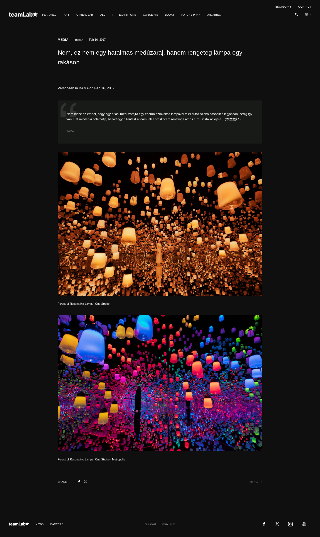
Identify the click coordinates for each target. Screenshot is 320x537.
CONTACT (304, 6)
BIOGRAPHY (283, 6)
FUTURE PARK (190, 14)
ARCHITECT (215, 14)
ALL (102, 14)
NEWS (39, 524)
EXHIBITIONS (127, 14)
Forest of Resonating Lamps (173, 119)
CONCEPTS (150, 14)
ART (66, 14)
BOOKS (169, 14)
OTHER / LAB (84, 14)
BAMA (70, 131)
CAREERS (56, 524)
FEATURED (49, 14)
